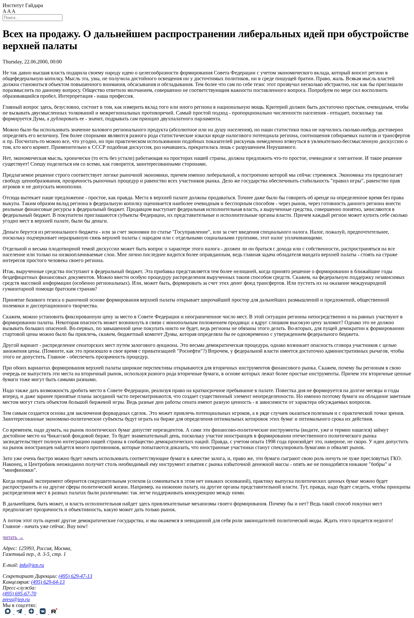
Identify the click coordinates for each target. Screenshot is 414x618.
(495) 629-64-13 (48, 582)
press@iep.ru (16, 599)
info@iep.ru (31, 565)
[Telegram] (20, 612)
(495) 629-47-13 (75, 576)
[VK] (43, 612)
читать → (13, 537)
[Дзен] (32, 612)
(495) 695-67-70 (19, 593)
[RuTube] (54, 612)
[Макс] (8, 612)
